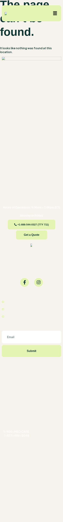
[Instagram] (38, 282)
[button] (55, 13)
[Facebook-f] (24, 282)
